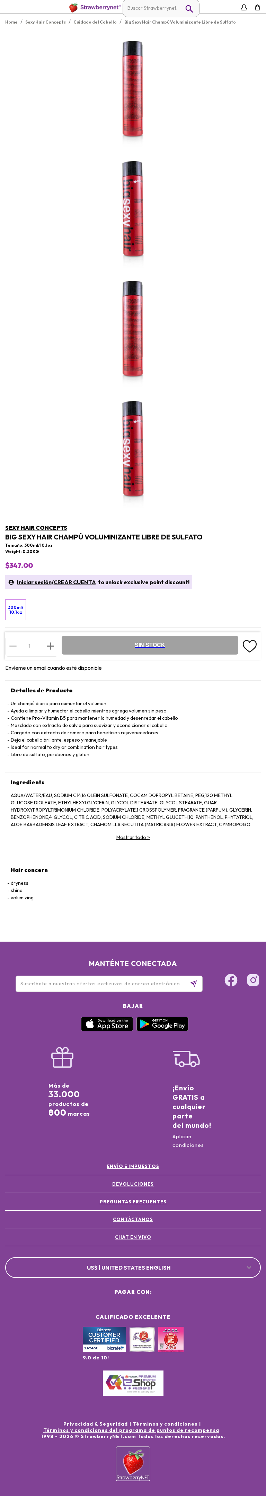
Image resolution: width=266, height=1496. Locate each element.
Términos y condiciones (165, 1424)
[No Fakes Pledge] (171, 1347)
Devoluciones (133, 1184)
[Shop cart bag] (257, 7)
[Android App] (162, 1029)
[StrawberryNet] (93, 7)
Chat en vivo (133, 1237)
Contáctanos (133, 1219)
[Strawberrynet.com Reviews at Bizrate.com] (104, 1350)
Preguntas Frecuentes (133, 1201)
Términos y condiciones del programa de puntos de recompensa (131, 1430)
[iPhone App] (107, 1029)
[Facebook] (231, 981)
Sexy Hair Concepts (36, 527)
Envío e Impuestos (133, 1166)
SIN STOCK (150, 645)
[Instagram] (253, 981)
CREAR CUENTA (75, 582)
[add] (50, 646)
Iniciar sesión (34, 582)
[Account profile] (244, 7)
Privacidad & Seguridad (95, 1424)
